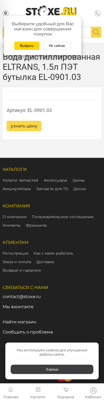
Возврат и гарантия (22, 270)
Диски (80, 188)
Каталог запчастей (20, 180)
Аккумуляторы (17, 188)
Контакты (12, 225)
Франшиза (36, 225)
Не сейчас (57, 46)
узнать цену (24, 125)
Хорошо (52, 369)
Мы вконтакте (18, 306)
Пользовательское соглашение (63, 216)
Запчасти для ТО (52, 188)
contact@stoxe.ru (22, 296)
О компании (15, 216)
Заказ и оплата (17, 261)
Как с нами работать (53, 253)
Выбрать (27, 46)
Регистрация (15, 253)
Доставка (45, 261)
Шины (79, 180)
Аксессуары (55, 180)
